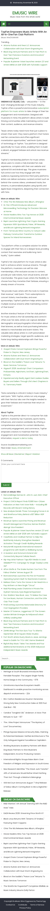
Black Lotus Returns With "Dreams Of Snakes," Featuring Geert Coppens (24, 821)
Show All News (7, 454)
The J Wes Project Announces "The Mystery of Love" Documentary (24, 724)
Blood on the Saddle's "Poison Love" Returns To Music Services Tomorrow (24, 878)
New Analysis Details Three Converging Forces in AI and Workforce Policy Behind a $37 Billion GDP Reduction (26, 514)
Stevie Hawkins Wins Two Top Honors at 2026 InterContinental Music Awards (24, 836)
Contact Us (10, 905)
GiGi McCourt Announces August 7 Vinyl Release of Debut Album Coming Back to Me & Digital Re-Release (26, 786)
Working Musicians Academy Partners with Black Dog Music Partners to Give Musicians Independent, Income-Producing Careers (25, 749)
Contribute (22, 905)
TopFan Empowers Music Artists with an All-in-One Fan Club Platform (24, 33)
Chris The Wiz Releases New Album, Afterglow (24, 202)
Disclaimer (19, 454)
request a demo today (23, 438)
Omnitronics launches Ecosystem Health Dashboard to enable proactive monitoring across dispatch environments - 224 (26, 689)
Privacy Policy (25, 908)
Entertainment (24, 448)
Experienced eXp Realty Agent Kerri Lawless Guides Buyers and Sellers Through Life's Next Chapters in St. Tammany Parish (26, 381)
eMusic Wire (25, 13)
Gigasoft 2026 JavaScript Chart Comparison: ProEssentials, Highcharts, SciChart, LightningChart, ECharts (26, 371)
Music (14, 448)
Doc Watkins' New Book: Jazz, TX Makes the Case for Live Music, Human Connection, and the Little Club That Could (25, 598)
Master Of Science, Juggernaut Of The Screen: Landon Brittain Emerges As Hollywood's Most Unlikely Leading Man (25, 614)
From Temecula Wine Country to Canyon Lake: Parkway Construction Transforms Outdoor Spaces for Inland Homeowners (25, 234)
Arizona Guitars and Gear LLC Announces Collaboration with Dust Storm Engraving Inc (23, 869)
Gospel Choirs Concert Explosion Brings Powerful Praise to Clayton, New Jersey (25, 859)
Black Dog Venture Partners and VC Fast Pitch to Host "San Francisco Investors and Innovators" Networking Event (25, 55)
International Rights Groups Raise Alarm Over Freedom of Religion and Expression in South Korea (26, 761)
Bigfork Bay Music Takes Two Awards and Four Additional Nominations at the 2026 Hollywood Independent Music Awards (24, 646)
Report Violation (33, 454)
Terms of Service (37, 905)
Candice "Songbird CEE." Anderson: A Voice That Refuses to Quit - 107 (25, 714)
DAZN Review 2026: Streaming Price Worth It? (24, 813)
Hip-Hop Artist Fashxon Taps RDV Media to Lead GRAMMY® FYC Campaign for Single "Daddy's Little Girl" (26, 562)
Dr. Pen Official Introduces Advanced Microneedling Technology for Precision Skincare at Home (25, 208)
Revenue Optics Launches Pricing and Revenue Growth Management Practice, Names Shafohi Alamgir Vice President (25, 523)
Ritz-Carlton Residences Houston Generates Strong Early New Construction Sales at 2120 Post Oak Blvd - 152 (25, 703)
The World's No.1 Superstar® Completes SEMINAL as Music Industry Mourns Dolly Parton (26, 888)
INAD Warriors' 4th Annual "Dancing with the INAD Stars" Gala (25, 805)
